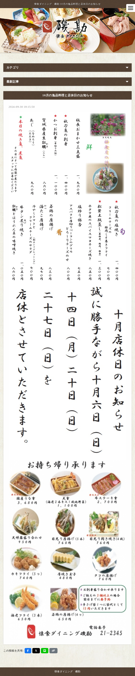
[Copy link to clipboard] (53, 650)
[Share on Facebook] (28, 650)
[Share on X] (36, 650)
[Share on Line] (45, 650)
